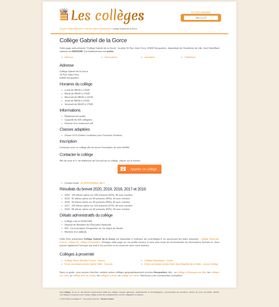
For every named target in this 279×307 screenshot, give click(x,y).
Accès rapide (201, 12)
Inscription (150, 57)
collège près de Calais (84, 275)
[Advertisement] (178, 84)
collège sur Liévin (130, 275)
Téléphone (190, 57)
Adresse (69, 57)
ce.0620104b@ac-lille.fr (93, 183)
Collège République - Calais (159, 260)
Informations (111, 57)
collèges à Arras (108, 275)
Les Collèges (139, 16)
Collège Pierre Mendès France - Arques (85, 260)
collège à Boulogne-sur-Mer (191, 272)
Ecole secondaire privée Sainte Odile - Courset (88, 264)
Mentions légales (107, 299)
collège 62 (73, 242)
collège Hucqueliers (90, 242)
